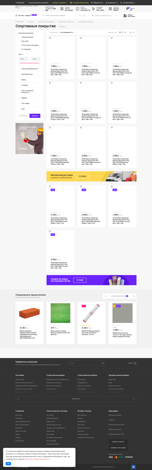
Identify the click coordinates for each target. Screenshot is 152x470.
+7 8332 (22, 467)
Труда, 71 (112, 420)
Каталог (31, 21)
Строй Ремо (20, 21)
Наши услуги (51, 421)
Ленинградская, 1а (115, 429)
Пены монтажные (115, 386)
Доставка (50, 415)
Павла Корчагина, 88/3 (116, 424)
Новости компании (22, 424)
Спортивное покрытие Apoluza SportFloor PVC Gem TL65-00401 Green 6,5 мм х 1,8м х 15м (91, 72)
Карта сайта (20, 440)
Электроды (81, 379)
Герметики (112, 379)
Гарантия (81, 431)
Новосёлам (50, 431)
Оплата (80, 418)
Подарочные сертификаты (56, 428)
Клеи (110, 382)
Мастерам (50, 434)
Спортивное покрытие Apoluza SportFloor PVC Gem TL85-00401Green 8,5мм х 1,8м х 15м (121, 161)
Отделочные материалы (46, 21)
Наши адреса (113, 411)
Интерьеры (81, 421)
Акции (18, 434)
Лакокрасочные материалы (119, 375)
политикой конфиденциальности (37, 459)
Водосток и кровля (84, 386)
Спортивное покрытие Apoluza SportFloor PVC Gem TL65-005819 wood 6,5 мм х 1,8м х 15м (91, 161)
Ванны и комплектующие (24, 382)
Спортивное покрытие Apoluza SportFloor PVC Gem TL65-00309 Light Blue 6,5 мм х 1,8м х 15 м (60, 116)
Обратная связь (21, 431)
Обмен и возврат (83, 434)
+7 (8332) (50, 9)
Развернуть (76, 399)
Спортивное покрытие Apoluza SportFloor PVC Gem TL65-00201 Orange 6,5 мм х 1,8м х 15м (122, 72)
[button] (130, 32)
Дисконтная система (54, 424)
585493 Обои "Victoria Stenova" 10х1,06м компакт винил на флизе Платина (122, 334)
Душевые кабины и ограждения (26, 386)
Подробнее (23, 149)
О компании (20, 411)
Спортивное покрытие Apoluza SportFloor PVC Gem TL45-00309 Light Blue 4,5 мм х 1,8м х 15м (60, 161)
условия (79, 280)
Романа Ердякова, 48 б (116, 434)
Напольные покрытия (66, 21)
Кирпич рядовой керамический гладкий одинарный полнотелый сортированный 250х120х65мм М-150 (28, 334)
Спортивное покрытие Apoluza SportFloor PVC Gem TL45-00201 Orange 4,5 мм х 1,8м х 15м (91, 116)
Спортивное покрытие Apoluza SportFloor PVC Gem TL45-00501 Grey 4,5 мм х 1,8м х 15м (121, 220)
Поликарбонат (82, 382)
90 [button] (125, 32)
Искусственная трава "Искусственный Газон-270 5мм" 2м (60, 332)
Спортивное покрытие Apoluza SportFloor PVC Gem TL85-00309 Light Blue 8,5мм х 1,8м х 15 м (91, 220)
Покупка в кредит (53, 418)
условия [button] (82, 176)
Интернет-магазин (84, 411)
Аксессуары (20, 379)
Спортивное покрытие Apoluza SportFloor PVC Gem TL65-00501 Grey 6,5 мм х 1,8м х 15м (59, 72)
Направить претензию (118, 448)
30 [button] (120, 32)
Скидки (18, 437)
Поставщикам (51, 440)
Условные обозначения (86, 437)
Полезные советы (84, 428)
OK (8, 464)
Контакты (19, 415)
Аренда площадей (53, 444)
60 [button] (122, 32)
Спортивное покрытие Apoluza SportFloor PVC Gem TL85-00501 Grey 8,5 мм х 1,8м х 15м (59, 265)
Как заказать (82, 415)
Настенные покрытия (54, 386)
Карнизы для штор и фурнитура (57, 379)
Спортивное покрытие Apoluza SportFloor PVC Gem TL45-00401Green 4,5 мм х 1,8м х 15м (122, 116)
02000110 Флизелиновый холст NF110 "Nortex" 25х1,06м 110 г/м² (90, 332)
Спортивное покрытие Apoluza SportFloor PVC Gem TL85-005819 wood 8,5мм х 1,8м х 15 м (59, 220)
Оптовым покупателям (54, 437)
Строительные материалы (87, 375)
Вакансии (19, 428)
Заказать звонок (118, 442)
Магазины (19, 418)
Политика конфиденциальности (104, 467)
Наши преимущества (23, 421)
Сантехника (20, 375)
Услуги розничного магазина (57, 411)
